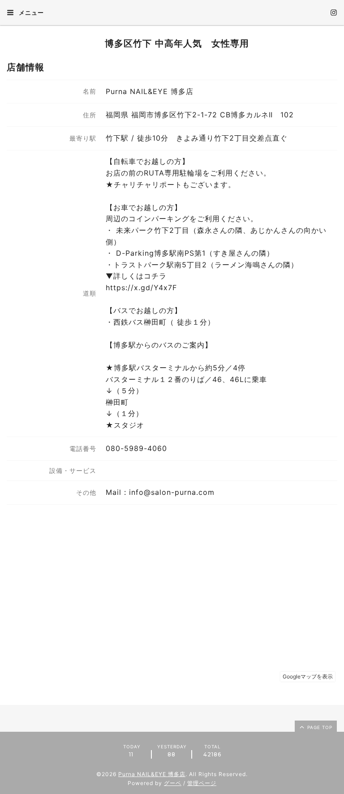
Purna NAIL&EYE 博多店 (151, 774)
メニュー (30, 12)
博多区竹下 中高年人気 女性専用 (172, 43)
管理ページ (201, 783)
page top (318, 727)
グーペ (172, 783)
